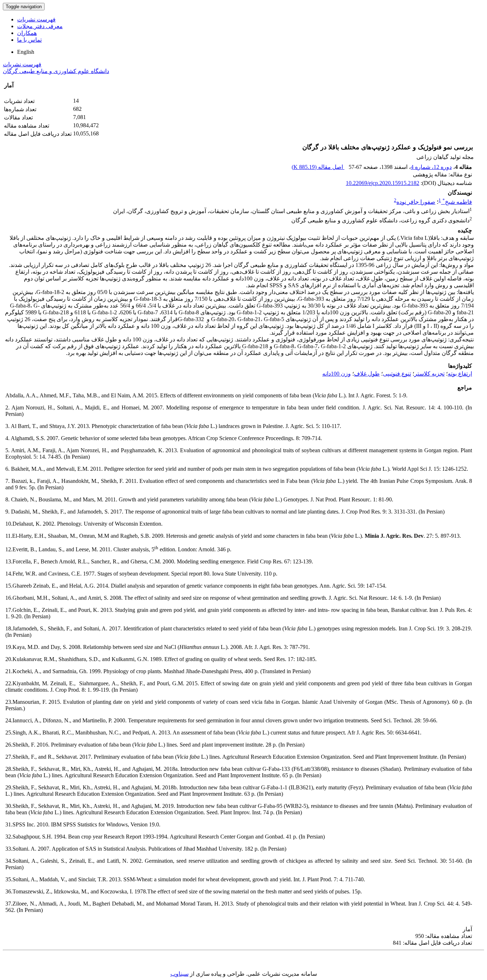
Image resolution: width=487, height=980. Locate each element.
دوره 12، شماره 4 (431, 167)
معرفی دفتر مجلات (40, 26)
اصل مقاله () (318, 167)
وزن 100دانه (336, 374)
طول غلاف (367, 374)
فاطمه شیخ (457, 202)
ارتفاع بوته (460, 374)
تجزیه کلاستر (429, 374)
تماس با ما (29, 40)
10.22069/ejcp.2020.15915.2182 (382, 183)
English (25, 52)
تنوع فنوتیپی (397, 374)
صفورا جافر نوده (415, 202)
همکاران (27, 33)
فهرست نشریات (36, 19)
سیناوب (179, 974)
